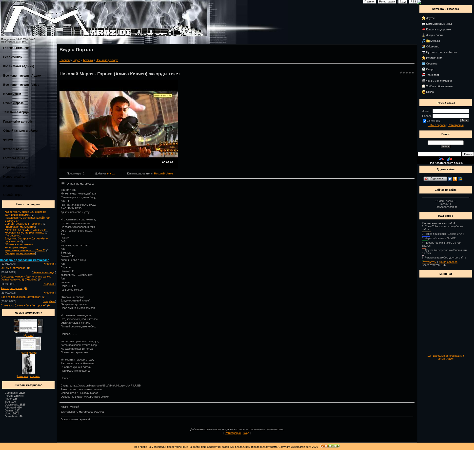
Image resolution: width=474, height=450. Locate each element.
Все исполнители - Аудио (22, 75)
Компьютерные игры (439, 23)
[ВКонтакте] (450, 179)
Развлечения (434, 57)
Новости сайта (14, 176)
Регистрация (233, 432)
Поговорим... (13, 235)
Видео (76, 60)
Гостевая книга (14, 158)
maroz (111, 173)
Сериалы (431, 63)
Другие (28, 335)
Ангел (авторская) (12, 288)
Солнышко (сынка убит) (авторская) (23, 305)
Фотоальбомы (13, 149)
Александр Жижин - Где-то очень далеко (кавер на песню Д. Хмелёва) (26, 278)
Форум (8, 140)
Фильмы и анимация (439, 80)
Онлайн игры (12, 195)
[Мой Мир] (460, 179)
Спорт (430, 69)
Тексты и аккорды (16, 112)
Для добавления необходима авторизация (446, 357)
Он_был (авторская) (13, 267)
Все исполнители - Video (21, 84)
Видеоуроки (12, 94)
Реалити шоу (12, 57)
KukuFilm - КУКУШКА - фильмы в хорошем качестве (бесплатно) (25, 231)
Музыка (88, 60)
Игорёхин (49, 263)
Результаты (429, 261)
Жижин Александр (44, 272)
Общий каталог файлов (20, 130)
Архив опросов (448, 261)
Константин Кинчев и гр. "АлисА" (25, 250)
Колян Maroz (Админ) (18, 66)
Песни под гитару (107, 60)
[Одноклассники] (455, 179)
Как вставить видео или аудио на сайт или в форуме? (25, 213)
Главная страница (16, 48)
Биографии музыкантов (20, 226)
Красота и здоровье (438, 29)
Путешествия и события (441, 52)
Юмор (430, 91)
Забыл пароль (437, 125)
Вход (246, 432)
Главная (64, 60)
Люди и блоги (434, 35)
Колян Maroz (28, 352)
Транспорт (432, 74)
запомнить (433, 120)
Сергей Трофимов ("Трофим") (23, 223)
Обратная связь (14, 167)
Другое (430, 18)
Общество (432, 46)
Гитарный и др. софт (18, 121)
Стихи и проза (13, 103)
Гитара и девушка (28, 376)
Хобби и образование (439, 86)
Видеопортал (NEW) (18, 186)
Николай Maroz (163, 173)
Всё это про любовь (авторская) (21, 296)
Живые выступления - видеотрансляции (19, 246)
